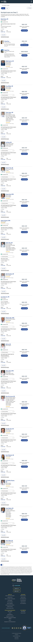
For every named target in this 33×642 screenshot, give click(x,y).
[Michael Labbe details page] (3, 320)
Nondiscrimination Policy (9, 608)
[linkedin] (20, 628)
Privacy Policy (16, 637)
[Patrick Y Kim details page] (3, 170)
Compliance (16, 634)
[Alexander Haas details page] (3, 431)
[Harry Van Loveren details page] (3, 402)
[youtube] (12, 628)
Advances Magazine (10, 603)
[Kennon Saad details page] (3, 197)
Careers (10, 620)
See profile (3, 34)
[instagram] (16, 628)
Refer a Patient (10, 611)
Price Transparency (23, 603)
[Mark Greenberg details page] (3, 276)
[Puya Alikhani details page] (3, 88)
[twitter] (14, 628)
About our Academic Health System (10, 598)
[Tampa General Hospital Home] (3, 2)
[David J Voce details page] (3, 247)
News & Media (23, 611)
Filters (30, 8)
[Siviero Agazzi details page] (3, 118)
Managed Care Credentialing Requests (9, 621)
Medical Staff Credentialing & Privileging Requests (10, 618)
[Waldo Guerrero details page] (3, 64)
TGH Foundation (10, 600)
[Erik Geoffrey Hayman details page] (3, 483)
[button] (7, 95)
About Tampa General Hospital (10, 595)
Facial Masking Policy (23, 598)
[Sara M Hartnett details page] (3, 457)
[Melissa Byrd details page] (3, 373)
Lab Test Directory (23, 600)
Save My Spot (24, 55)
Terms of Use (16, 638)
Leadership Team (9, 597)
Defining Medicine (10, 614)
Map (7, 8)
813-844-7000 (17, 585)
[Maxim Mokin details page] (3, 543)
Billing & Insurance (23, 595)
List (3, 8)
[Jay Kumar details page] (3, 144)
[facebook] (18, 628)
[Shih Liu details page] (3, 346)
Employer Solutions (10, 606)
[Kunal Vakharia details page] (3, 514)
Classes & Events (23, 597)
